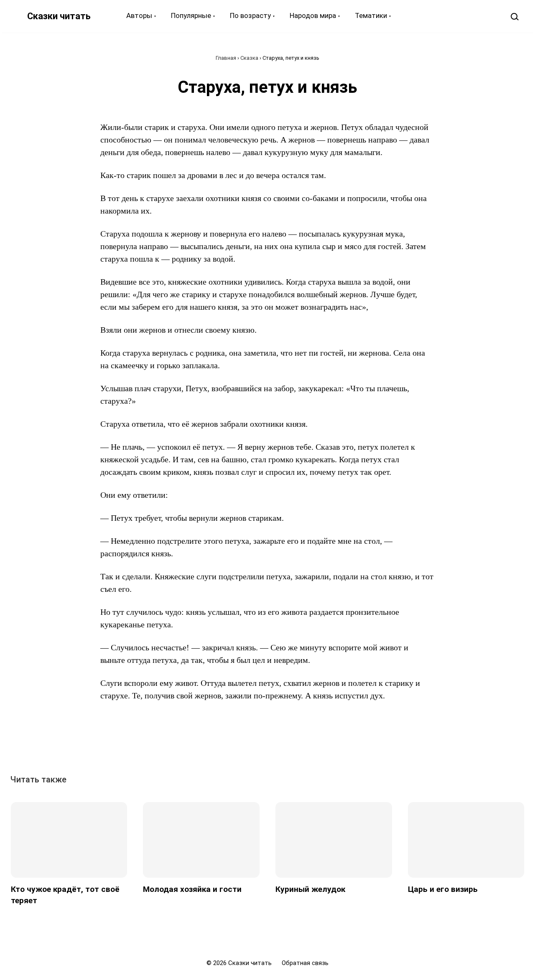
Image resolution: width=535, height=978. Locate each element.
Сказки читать (59, 16)
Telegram (296, 742)
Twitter (257, 742)
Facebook (238, 742)
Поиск (514, 16)
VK (219, 742)
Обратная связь (305, 963)
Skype (277, 742)
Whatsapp (315, 742)
